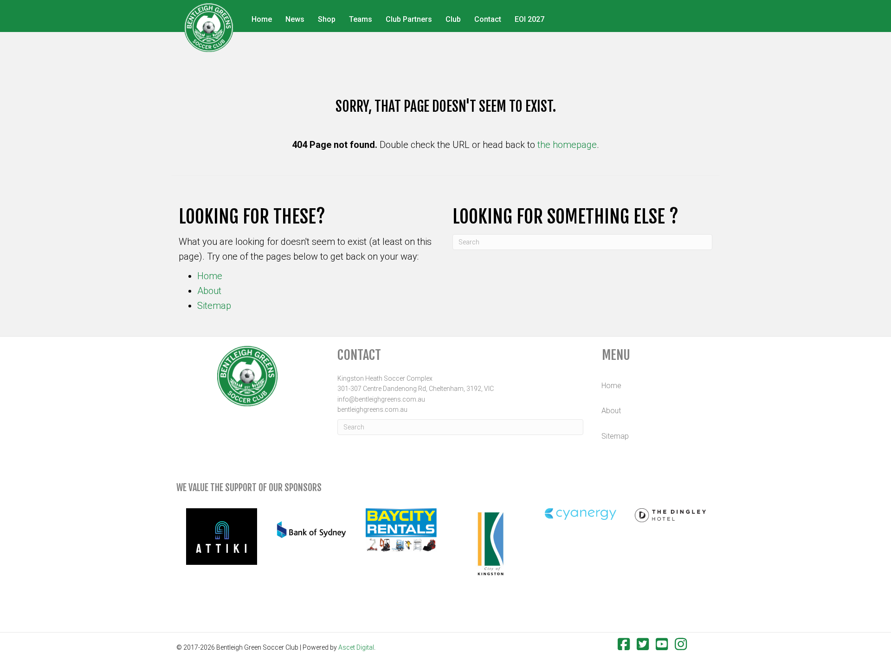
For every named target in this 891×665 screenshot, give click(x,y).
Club (453, 19)
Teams (360, 19)
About (209, 290)
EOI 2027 (529, 19)
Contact (487, 19)
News (294, 19)
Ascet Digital (356, 647)
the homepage (567, 144)
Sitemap (214, 305)
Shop (327, 19)
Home (262, 19)
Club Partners (409, 19)
